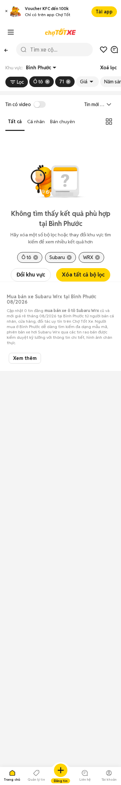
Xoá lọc (108, 68)
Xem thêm (25, 358)
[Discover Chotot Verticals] (10, 32)
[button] (6, 11)
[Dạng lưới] (109, 121)
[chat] (114, 49)
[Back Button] (6, 50)
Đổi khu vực (30, 274)
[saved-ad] (103, 49)
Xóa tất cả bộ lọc (83, 274)
